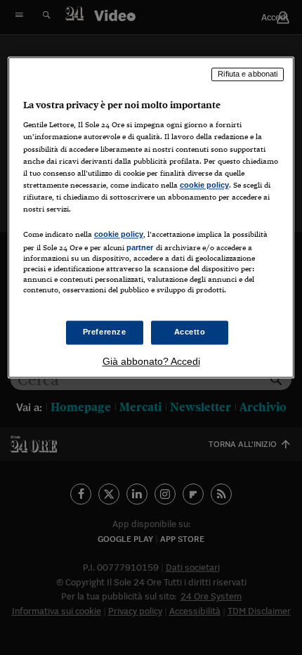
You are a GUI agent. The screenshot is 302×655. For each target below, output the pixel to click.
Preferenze (104, 332)
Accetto (190, 332)
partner (140, 247)
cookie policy (204, 185)
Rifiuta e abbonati (247, 74)
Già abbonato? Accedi (151, 362)
